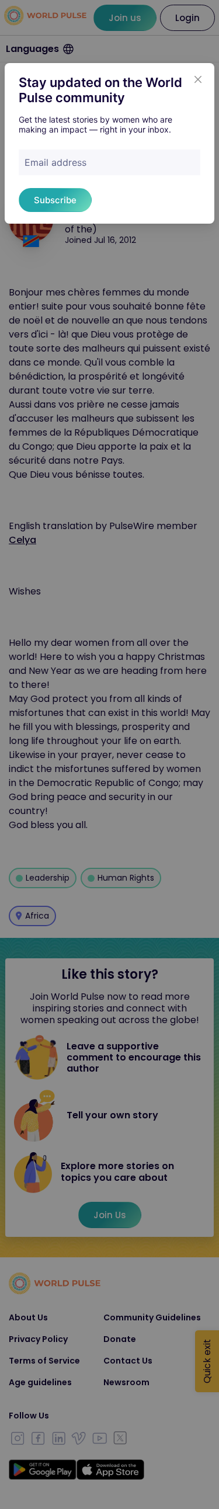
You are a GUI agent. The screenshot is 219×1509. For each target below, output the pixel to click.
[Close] (198, 79)
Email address (55, 162)
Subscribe (55, 200)
